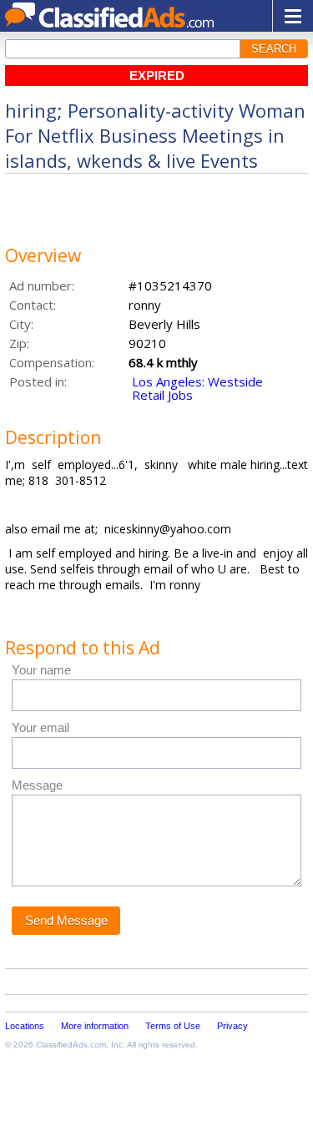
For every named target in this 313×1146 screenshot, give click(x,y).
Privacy (232, 1026)
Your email (40, 727)
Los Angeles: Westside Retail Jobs (197, 388)
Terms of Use (172, 1026)
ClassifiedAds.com (71, 1044)
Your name (41, 670)
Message (37, 785)
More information (95, 1026)
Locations (24, 1026)
